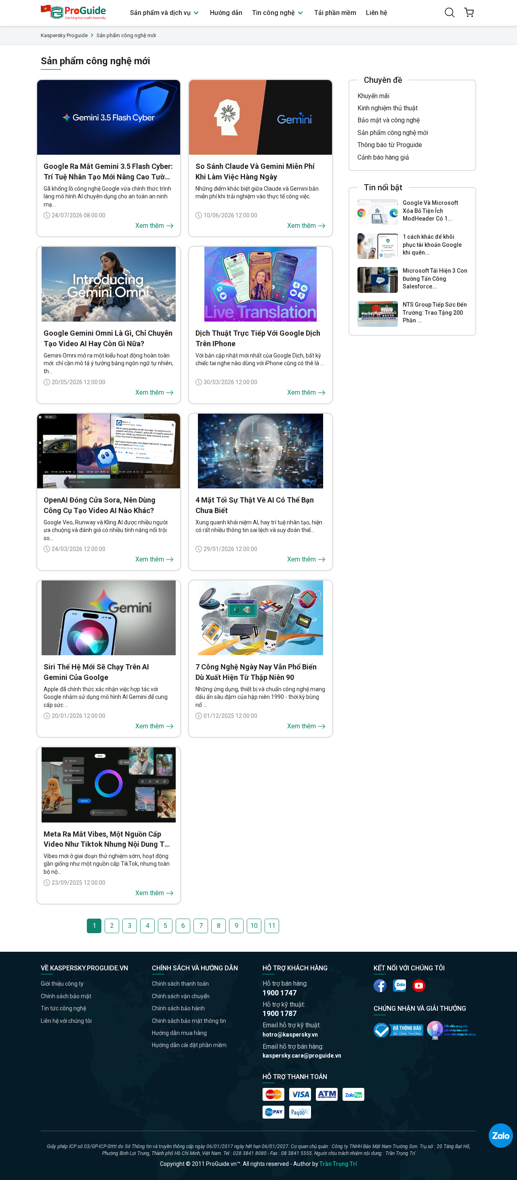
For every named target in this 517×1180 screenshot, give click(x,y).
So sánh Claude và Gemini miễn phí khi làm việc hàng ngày (255, 171)
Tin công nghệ (274, 13)
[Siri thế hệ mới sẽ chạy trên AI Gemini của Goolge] (108, 618)
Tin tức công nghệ (63, 1008)
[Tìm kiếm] (449, 12)
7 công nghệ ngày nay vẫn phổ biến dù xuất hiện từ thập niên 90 (256, 672)
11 (271, 926)
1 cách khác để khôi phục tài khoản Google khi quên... (432, 244)
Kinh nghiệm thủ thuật (387, 108)
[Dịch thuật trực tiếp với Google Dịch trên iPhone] (260, 284)
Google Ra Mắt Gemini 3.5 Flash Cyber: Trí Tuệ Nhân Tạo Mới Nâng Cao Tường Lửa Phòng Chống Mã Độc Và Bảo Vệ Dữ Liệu (108, 171)
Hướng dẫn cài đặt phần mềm (189, 1045)
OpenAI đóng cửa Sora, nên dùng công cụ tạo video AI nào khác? (100, 505)
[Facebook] (380, 985)
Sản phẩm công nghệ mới (392, 133)
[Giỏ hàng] (469, 12)
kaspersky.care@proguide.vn (302, 1055)
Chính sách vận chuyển (181, 996)
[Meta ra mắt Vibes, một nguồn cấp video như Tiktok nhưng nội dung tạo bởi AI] (108, 784)
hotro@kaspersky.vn (290, 1034)
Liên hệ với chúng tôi (66, 1021)
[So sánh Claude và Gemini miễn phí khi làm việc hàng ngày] (260, 117)
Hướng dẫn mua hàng (179, 1033)
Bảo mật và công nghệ (388, 120)
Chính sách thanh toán (180, 983)
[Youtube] (399, 985)
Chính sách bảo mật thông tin (189, 1021)
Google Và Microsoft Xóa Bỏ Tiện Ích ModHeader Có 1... (430, 211)
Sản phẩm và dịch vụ (161, 13)
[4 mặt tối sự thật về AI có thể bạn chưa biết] (260, 451)
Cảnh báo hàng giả (383, 157)
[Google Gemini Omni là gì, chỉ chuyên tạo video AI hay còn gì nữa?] (108, 284)
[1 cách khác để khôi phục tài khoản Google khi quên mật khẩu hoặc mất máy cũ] (377, 246)
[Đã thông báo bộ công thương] (398, 1030)
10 (254, 926)
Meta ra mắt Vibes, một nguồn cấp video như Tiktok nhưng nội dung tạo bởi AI (108, 839)
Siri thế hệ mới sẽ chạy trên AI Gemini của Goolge (96, 672)
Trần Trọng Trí (338, 1164)
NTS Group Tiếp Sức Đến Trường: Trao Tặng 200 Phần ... (435, 312)
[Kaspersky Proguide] (74, 13)
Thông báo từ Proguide (389, 145)
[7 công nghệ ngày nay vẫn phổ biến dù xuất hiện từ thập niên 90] (260, 618)
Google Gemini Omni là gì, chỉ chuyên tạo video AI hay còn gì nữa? (108, 338)
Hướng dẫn (226, 13)
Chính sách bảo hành (178, 1008)
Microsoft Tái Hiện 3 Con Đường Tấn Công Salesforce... (435, 278)
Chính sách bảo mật (66, 996)
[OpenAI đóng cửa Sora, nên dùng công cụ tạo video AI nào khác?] (108, 451)
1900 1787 (279, 1013)
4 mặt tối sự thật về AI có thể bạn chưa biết (254, 505)
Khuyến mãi (373, 96)
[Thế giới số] (451, 1030)
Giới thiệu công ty (62, 983)
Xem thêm (149, 225)
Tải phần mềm (335, 13)
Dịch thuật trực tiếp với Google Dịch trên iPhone (257, 338)
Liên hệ (376, 13)
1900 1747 (279, 993)
